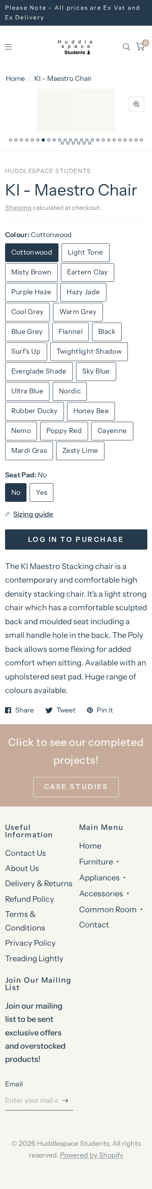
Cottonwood (32, 252)
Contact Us (25, 853)
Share (24, 710)
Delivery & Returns (38, 883)
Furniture (96, 861)
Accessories (101, 893)
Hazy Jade (83, 292)
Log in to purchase (76, 539)
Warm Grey (78, 311)
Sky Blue (96, 371)
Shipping (18, 207)
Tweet (66, 710)
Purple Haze (31, 292)
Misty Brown (31, 272)
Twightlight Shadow (89, 351)
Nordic (70, 391)
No (16, 492)
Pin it (105, 710)
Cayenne (112, 430)
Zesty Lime (80, 450)
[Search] (126, 47)
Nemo (21, 430)
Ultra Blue (27, 391)
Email (14, 1084)
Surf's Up (26, 351)
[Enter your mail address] (65, 1100)
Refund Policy (29, 899)
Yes (41, 492)
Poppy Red (64, 430)
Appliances (99, 877)
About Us (22, 868)
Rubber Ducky (34, 411)
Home (15, 78)
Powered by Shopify (91, 1155)
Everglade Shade (39, 371)
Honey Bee (91, 411)
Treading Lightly (34, 958)
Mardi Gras (29, 450)
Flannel (70, 331)
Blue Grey (27, 331)
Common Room (108, 909)
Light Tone (85, 252)
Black (106, 331)
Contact (94, 924)
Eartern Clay (87, 272)
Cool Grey (27, 311)
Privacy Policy (30, 943)
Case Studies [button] (76, 786)
